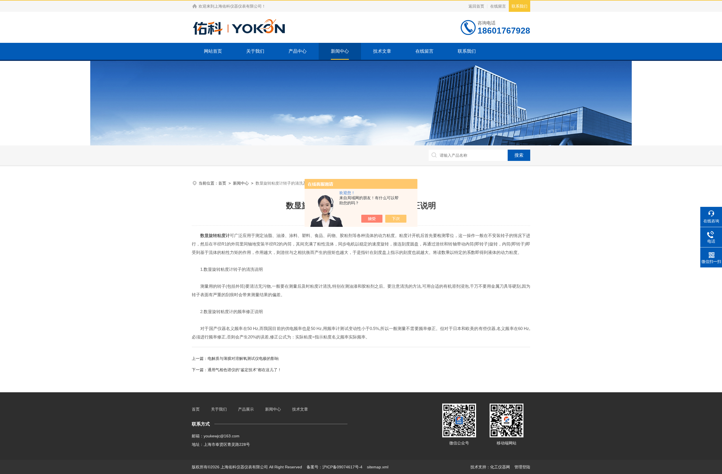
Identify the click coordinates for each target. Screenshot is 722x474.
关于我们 (255, 51)
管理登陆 (522, 467)
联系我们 (519, 6)
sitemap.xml (377, 467)
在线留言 (498, 6)
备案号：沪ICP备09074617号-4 (334, 467)
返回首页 (476, 6)
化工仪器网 (500, 467)
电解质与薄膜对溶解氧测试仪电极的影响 (243, 358)
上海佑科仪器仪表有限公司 (238, 6)
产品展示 (246, 409)
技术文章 (382, 51)
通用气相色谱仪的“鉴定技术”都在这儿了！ (244, 369)
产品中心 (298, 51)
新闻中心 (340, 51)
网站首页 (213, 51)
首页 (222, 183)
